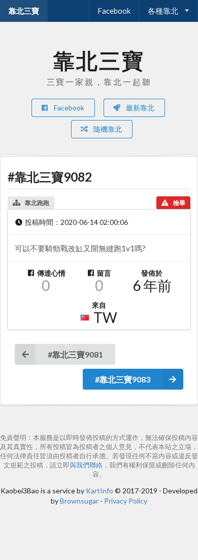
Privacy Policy (125, 500)
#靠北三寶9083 (122, 379)
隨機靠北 (107, 129)
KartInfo (99, 490)
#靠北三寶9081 (75, 354)
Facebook (113, 10)
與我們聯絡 (86, 465)
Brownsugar (79, 500)
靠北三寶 (24, 10)
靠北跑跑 (37, 203)
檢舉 (179, 203)
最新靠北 (139, 107)
